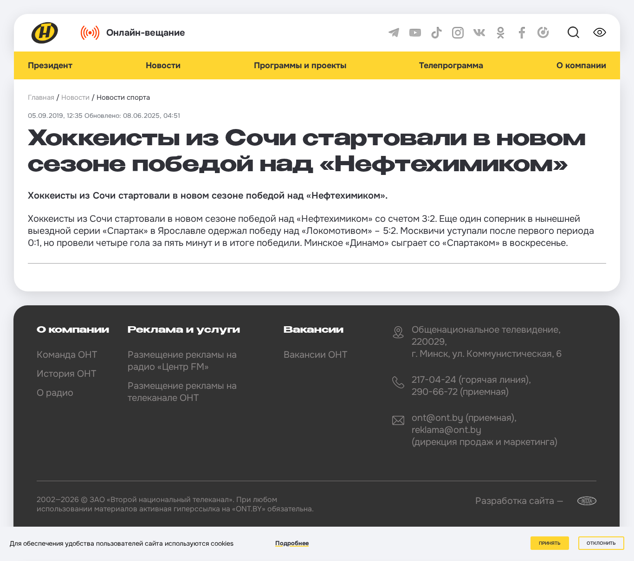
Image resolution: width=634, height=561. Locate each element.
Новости (163, 65)
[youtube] (415, 33)
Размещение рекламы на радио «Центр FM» (182, 361)
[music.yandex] (543, 33)
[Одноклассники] (500, 33)
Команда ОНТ (67, 355)
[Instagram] (458, 33)
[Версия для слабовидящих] (599, 32)
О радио (55, 393)
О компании (581, 65)
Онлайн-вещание (145, 33)
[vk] (479, 33)
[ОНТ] (45, 33)
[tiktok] (436, 33)
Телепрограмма (451, 65)
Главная (41, 97)
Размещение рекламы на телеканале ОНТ (182, 392)
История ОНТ (66, 374)
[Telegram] (394, 33)
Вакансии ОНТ (315, 355)
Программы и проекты (300, 65)
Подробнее (292, 543)
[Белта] (581, 501)
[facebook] (522, 33)
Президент (50, 65)
